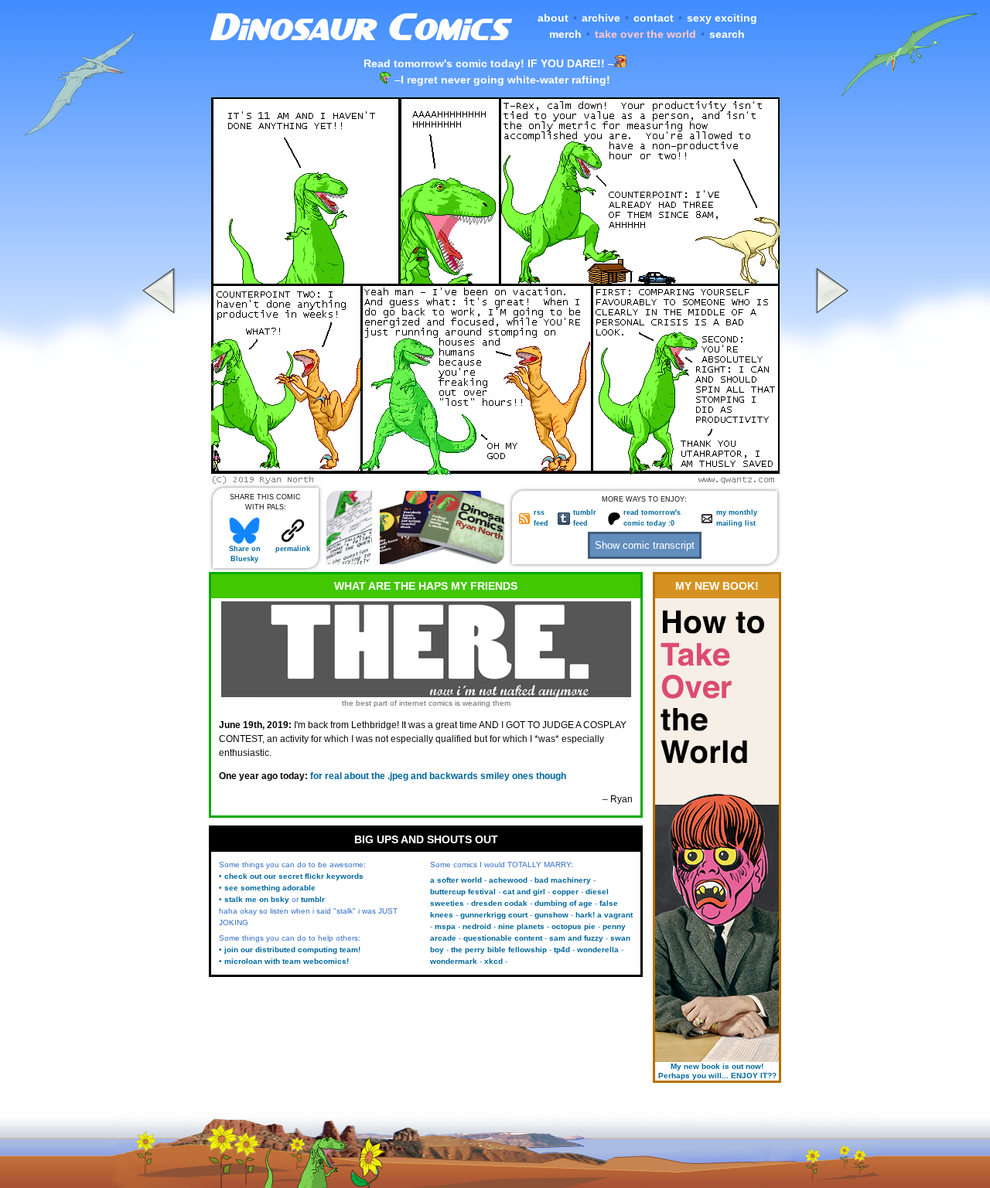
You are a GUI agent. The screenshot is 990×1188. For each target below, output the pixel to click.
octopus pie (573, 926)
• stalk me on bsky (254, 899)
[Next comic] (830, 480)
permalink (292, 549)
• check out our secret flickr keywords (291, 876)
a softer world (456, 880)
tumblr (313, 899)
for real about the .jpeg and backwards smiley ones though (438, 776)
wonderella (598, 949)
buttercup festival (463, 891)
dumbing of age (563, 903)
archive (601, 18)
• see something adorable (267, 887)
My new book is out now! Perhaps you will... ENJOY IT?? (717, 1071)
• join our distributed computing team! (289, 949)
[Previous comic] (161, 480)
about (553, 18)
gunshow (551, 915)
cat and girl (524, 891)
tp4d (562, 949)
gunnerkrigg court (493, 915)
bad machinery (562, 880)
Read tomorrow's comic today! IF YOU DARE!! (484, 63)
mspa (445, 926)
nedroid (477, 926)
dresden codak (499, 903)
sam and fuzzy (576, 938)
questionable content (502, 938)
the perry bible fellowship (499, 949)
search (727, 34)
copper (565, 891)
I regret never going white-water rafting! (505, 79)
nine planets (521, 926)
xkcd (493, 961)
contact (653, 18)
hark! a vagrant (604, 915)
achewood (508, 880)
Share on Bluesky (245, 554)
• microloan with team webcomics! (284, 961)
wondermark (453, 961)
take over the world (645, 34)
